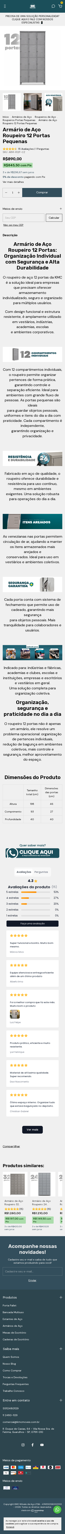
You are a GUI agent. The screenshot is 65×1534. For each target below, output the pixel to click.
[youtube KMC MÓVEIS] (42, 1445)
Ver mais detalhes (13, 182)
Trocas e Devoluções (15, 1377)
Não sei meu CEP (13, 225)
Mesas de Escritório (14, 1332)
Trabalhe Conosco (13, 1390)
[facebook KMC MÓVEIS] (32, 1445)
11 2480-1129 (10, 1415)
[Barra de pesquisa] (53, 6)
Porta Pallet (9, 1305)
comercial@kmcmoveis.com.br (21, 1422)
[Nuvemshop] (32, 1512)
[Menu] (5, 6)
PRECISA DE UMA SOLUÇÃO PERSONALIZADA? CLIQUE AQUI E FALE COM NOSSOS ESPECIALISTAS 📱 (32, 19)
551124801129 (11, 1408)
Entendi (10, 1527)
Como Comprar (12, 1370)
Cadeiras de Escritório (16, 1339)
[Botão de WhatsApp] (32, 851)
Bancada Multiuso (13, 1312)
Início (6, 116)
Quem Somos (11, 1357)
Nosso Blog (9, 1363)
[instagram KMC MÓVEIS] (23, 1445)
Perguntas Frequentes (16, 1384)
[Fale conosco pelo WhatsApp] (57, 1510)
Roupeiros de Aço (45, 116)
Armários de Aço (22, 116)
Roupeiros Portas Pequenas (19, 120)
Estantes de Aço (12, 1319)
